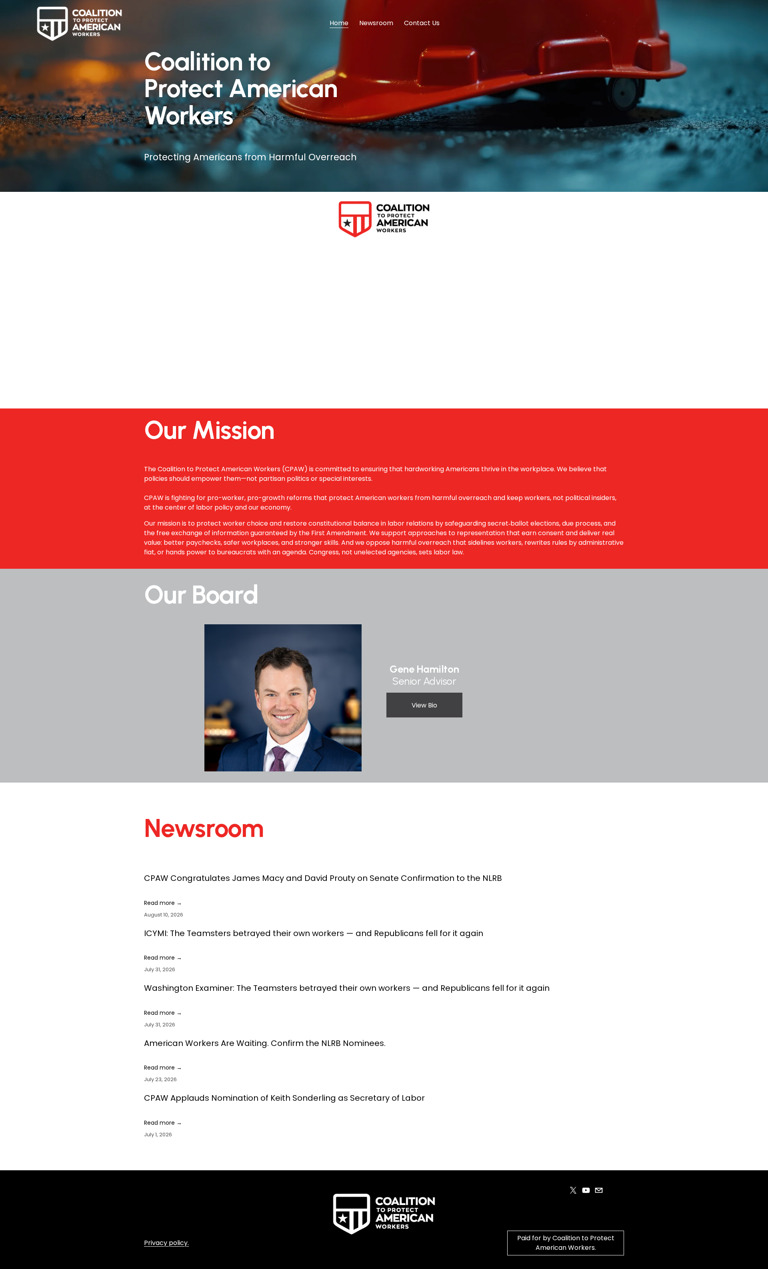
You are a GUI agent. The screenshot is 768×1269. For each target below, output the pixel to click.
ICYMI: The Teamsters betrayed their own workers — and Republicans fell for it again (313, 933)
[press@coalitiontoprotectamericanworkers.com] (599, 1190)
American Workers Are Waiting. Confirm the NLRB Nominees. (265, 1043)
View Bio (424, 705)
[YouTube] (586, 1190)
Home (339, 23)
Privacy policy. (166, 1242)
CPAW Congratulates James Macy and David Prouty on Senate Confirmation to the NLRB (323, 878)
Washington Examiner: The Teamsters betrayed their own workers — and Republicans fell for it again (347, 988)
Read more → (163, 903)
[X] (573, 1190)
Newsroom (376, 23)
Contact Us (422, 23)
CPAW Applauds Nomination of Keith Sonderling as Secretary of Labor (284, 1098)
